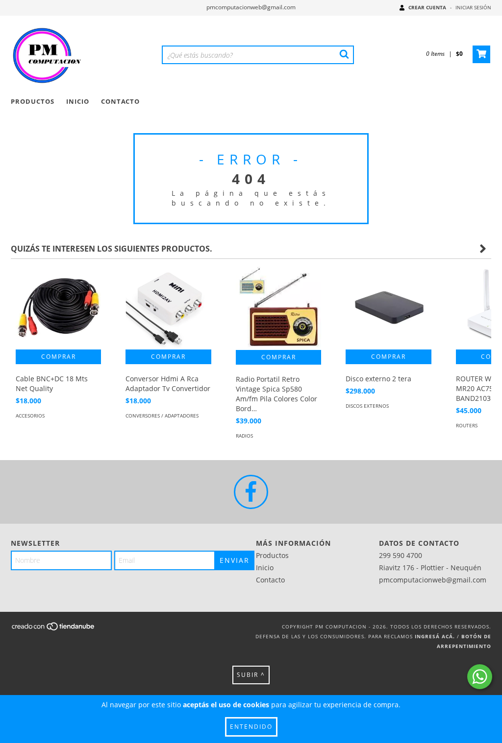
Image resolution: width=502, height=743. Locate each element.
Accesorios (30, 415)
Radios (244, 435)
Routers (466, 425)
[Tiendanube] (54, 629)
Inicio (77, 101)
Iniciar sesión (473, 7)
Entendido (251, 726)
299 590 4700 (400, 555)
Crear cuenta (427, 7)
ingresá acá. (435, 636)
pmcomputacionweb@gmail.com (251, 7)
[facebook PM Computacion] (251, 492)
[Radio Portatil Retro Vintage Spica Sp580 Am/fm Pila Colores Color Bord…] (278, 306)
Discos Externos (367, 405)
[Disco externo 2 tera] (388, 306)
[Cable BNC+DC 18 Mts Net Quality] (58, 306)
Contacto (120, 101)
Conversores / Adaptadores (162, 415)
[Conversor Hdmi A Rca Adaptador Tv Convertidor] (168, 306)
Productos (32, 101)
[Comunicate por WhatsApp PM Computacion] (479, 676)
